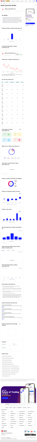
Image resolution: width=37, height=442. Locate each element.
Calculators (29, 423)
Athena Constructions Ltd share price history (8, 358)
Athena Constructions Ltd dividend (6, 356)
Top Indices (12, 411)
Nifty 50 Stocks (12, 417)
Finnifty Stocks (3, 415)
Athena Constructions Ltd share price (8, 74)
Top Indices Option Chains (31, 411)
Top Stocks (3, 411)
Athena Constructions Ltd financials (6, 360)
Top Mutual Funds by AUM (13, 421)
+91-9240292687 (3, 434)
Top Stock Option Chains (22, 411)
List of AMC (3, 421)
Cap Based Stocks (30, 425)
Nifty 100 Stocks (21, 417)
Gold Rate (3, 427)
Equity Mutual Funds (21, 421)
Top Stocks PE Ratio (4, 419)
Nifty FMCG (29, 415)
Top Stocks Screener (4, 425)
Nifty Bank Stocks (30, 413)
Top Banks (12, 425)
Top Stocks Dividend (13, 419)
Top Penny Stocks (30, 419)
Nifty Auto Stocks (21, 415)
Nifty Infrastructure (30, 417)
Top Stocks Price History (22, 419)
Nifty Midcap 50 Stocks (13, 413)
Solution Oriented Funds (13, 423)
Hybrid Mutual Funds (4, 423)
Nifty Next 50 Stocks (4, 413)
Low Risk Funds (21, 423)
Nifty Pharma (3, 417)
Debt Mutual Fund (30, 421)
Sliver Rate (12, 427)
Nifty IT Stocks (12, 415)
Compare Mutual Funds (21, 425)
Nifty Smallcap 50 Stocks (22, 413)
